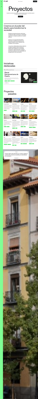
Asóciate (35, 1)
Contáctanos (20, 16)
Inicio (19, 1)
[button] (1, 2)
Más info (6, 82)
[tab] (9, 70)
